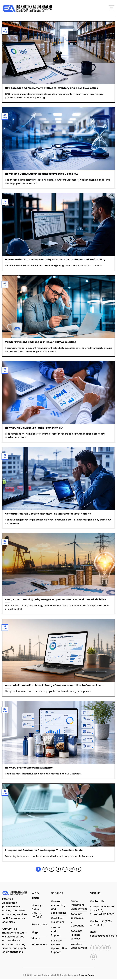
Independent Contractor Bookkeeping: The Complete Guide (44, 850)
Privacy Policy (86, 975)
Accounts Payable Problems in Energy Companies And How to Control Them (54, 685)
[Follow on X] (100, 948)
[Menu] (111, 8)
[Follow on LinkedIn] (107, 948)
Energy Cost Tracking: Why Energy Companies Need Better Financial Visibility (55, 599)
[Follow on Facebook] (93, 948)
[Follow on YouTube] (93, 957)
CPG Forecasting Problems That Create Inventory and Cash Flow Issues (51, 88)
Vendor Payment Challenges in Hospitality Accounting (40, 342)
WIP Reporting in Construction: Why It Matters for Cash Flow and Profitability (55, 259)
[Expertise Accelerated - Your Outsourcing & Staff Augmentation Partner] (27, 8)
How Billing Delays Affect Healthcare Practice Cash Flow (41, 173)
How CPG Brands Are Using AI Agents (29, 767)
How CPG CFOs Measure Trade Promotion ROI (34, 427)
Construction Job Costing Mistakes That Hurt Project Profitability (48, 513)
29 (71, 869)
